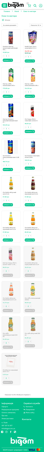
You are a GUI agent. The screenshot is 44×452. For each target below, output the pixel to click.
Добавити (6, 60)
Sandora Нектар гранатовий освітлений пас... (10, 47)
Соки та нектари (29, 11)
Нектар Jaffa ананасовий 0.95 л (9, 84)
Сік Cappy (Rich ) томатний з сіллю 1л (31, 120)
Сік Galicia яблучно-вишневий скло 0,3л (31, 193)
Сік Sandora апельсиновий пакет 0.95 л (11, 157)
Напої (17, 11)
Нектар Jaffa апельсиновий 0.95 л (31, 84)
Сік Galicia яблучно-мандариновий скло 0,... (33, 228)
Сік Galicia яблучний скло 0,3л (9, 193)
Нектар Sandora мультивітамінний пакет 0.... (10, 120)
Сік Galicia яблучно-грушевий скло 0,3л (9, 228)
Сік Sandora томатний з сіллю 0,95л (32, 156)
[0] (29, 5)
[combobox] (10, 25)
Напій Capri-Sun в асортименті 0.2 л (30, 47)
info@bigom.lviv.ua (8, 428)
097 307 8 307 (7, 425)
